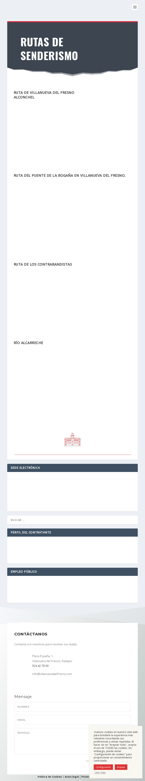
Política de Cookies (50, 776)
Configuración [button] (103, 767)
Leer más (100, 772)
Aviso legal (72, 776)
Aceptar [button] (121, 767)
